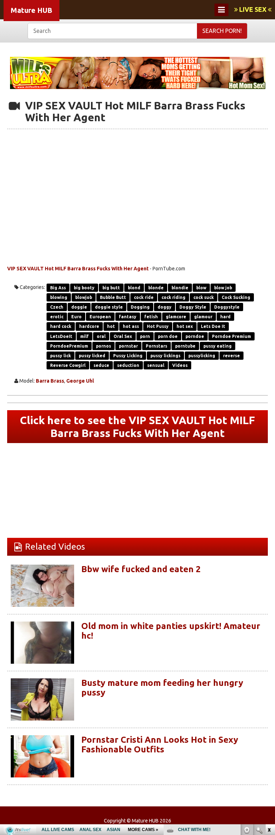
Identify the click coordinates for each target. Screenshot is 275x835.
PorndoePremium (69, 346)
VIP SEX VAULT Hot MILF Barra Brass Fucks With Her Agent (78, 268)
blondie (180, 287)
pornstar (128, 346)
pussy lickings (165, 355)
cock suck (203, 297)
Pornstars (156, 346)
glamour (203, 316)
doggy (165, 307)
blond (134, 287)
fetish (151, 316)
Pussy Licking (128, 355)
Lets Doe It (213, 326)
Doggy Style (192, 307)
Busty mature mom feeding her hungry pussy (162, 687)
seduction (128, 365)
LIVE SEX (253, 9)
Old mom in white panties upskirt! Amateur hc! (170, 630)
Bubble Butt (113, 297)
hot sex (185, 326)
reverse (231, 355)
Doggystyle (227, 307)
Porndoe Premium (231, 336)
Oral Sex (123, 336)
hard (225, 316)
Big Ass (58, 287)
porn (145, 336)
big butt (111, 287)
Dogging (140, 307)
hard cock (60, 326)
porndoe (194, 336)
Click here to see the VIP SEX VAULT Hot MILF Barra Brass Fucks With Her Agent (137, 426)
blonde (156, 287)
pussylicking (201, 355)
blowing (58, 297)
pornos (103, 346)
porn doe (168, 336)
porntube (185, 346)
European (100, 316)
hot (111, 326)
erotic (56, 316)
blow (201, 287)
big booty (84, 287)
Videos (180, 365)
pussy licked (92, 355)
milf (84, 336)
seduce (101, 365)
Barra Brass (50, 381)
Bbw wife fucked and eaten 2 (141, 569)
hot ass (131, 326)
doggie (79, 307)
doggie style (109, 307)
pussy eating (217, 346)
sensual (155, 365)
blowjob (83, 297)
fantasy (127, 316)
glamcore (176, 316)
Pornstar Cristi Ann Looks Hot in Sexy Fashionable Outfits (159, 744)
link (268, 723)
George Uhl (80, 381)
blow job (223, 287)
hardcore (89, 326)
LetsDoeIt (61, 336)
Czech (56, 307)
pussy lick (60, 355)
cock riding (173, 297)
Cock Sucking (236, 297)
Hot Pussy (158, 326)
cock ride (144, 297)
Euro (76, 316)
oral (101, 336)
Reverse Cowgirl (68, 365)
